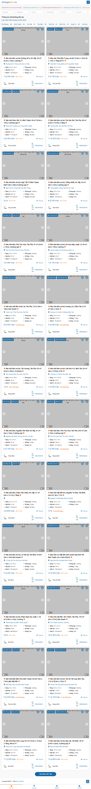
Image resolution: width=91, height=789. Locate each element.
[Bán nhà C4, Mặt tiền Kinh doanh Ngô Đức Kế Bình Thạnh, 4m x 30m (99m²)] (67, 537)
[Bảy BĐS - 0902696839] (50, 518)
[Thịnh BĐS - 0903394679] (5, 83)
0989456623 (83, 145)
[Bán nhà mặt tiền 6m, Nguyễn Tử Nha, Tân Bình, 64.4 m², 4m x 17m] (67, 475)
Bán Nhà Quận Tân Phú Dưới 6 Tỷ (72, 7)
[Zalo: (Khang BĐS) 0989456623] (77, 145)
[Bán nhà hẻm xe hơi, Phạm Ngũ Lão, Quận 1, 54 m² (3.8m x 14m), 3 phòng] (23, 600)
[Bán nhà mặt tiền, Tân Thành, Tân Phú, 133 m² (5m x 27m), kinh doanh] (67, 600)
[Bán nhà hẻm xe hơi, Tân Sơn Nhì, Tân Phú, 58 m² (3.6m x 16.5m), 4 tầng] (67, 103)
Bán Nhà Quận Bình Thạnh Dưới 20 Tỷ (52, 7)
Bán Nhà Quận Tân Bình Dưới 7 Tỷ (32, 7)
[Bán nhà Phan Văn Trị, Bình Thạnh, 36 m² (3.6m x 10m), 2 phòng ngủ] (23, 103)
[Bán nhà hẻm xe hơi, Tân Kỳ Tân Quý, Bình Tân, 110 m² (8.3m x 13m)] (67, 662)
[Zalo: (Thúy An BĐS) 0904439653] (77, 83)
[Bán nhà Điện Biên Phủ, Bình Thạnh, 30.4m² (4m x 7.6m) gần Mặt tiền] (23, 662)
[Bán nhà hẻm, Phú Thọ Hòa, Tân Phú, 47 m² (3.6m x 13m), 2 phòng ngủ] (23, 227)
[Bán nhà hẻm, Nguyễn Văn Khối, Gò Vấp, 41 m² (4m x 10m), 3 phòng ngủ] (23, 413)
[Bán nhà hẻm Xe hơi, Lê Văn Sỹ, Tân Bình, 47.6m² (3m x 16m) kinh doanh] (23, 537)
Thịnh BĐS (11, 83)
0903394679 (39, 83)
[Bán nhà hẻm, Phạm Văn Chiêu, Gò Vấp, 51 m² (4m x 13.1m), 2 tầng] (23, 475)
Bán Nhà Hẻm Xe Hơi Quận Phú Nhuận (12, 7)
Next (42, 41)
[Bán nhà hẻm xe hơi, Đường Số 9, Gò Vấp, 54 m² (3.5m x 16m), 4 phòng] (23, 41)
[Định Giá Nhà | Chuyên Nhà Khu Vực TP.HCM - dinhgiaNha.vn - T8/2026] (9, 2)
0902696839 (83, 518)
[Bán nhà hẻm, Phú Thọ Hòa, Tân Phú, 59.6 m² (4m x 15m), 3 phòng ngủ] (67, 413)
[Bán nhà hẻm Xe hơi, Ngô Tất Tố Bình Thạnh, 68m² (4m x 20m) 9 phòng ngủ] (23, 165)
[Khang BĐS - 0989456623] (50, 145)
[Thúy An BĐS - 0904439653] (50, 83)
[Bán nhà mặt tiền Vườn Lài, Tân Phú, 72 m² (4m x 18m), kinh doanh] (23, 289)
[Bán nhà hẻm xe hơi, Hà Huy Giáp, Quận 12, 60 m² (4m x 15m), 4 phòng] (67, 227)
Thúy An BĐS (57, 83)
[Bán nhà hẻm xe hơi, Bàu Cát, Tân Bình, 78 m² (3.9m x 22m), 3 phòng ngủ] (67, 724)
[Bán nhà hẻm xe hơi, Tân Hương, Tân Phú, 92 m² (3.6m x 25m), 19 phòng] (23, 351)
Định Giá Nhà (20, 781)
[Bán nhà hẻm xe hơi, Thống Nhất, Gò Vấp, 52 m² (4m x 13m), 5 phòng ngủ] (67, 165)
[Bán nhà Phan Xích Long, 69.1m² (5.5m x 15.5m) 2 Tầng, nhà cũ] (23, 724)
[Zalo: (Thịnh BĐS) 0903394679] (33, 83)
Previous (48, 41)
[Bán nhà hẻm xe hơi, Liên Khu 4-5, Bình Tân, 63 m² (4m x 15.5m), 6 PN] (67, 351)
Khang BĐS (56, 145)
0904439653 (83, 83)
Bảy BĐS (55, 518)
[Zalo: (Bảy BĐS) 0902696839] (77, 518)
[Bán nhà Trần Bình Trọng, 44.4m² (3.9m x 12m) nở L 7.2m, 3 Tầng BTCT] (67, 41)
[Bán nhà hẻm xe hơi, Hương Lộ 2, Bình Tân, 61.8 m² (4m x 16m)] (67, 289)
